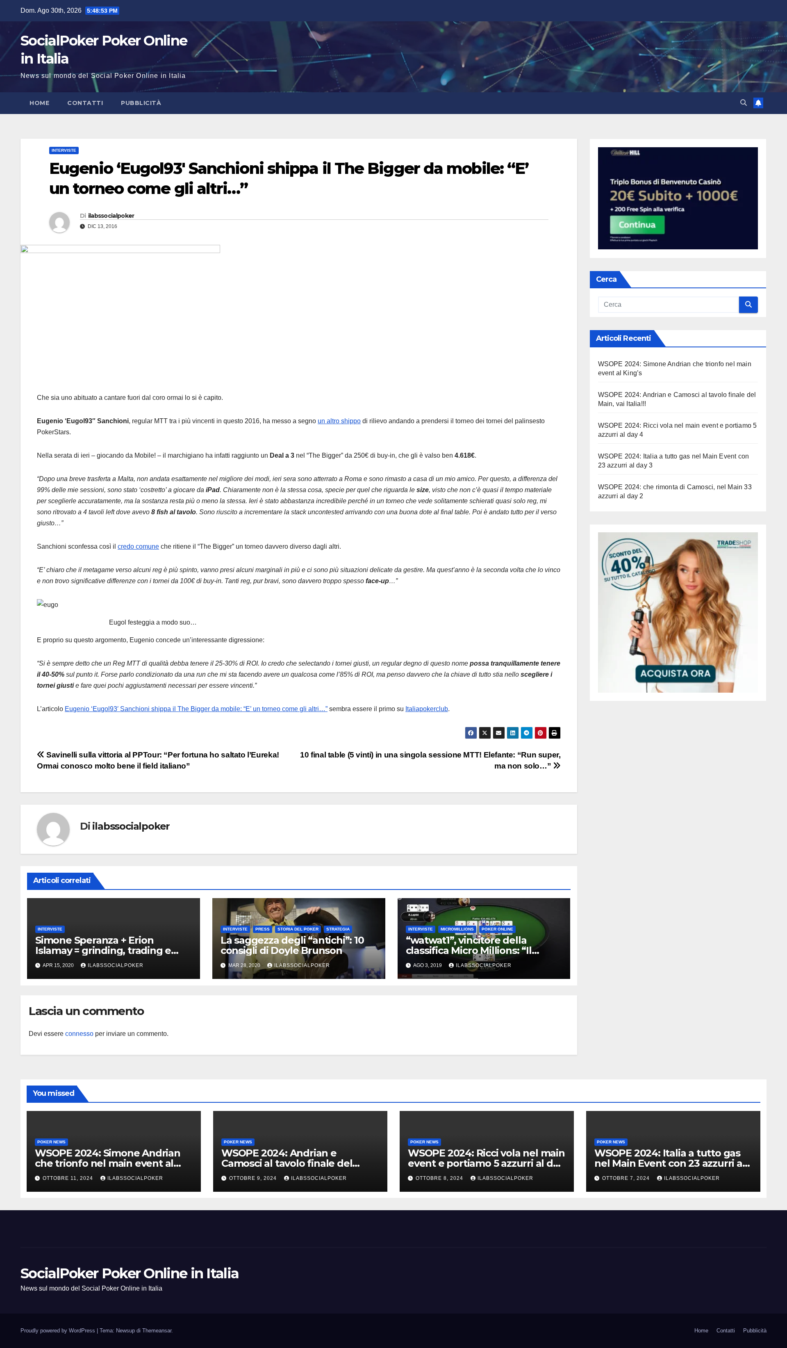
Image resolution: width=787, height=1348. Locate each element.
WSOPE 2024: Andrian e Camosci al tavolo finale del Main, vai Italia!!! (286, 1163)
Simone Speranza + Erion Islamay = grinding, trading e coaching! (103, 950)
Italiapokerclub (426, 708)
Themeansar (156, 1330)
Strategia (338, 929)
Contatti (85, 103)
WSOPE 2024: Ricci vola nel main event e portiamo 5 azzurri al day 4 (486, 1163)
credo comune (138, 546)
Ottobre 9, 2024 (253, 1178)
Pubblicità (141, 103)
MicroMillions (457, 929)
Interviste (64, 150)
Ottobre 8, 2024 (440, 1178)
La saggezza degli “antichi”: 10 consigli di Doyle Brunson (292, 945)
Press (262, 929)
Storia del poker (297, 929)
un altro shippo (339, 420)
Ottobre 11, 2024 (69, 1178)
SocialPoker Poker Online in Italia (129, 1273)
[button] (743, 102)
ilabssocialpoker (111, 215)
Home (39, 103)
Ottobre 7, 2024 (626, 1178)
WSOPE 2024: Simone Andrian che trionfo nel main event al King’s (107, 1163)
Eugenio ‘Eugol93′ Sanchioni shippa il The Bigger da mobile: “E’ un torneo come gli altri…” (196, 708)
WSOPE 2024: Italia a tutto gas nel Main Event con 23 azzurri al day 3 (669, 1163)
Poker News (51, 1142)
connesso (79, 1033)
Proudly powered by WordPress (58, 1330)
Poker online (497, 929)
